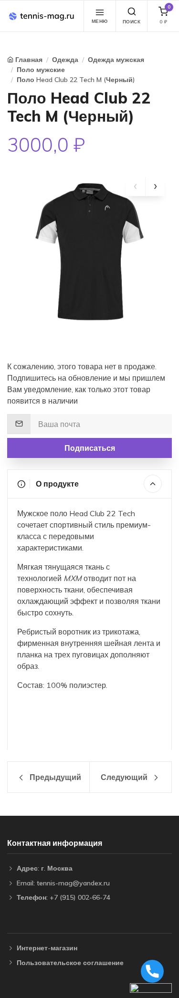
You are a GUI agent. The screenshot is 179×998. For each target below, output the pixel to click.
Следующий (125, 777)
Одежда (65, 59)
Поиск (132, 22)
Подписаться (89, 448)
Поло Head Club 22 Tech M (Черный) (76, 79)
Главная (28, 59)
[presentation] (135, 186)
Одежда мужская (116, 59)
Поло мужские (41, 69)
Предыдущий (54, 777)
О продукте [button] (56, 484)
